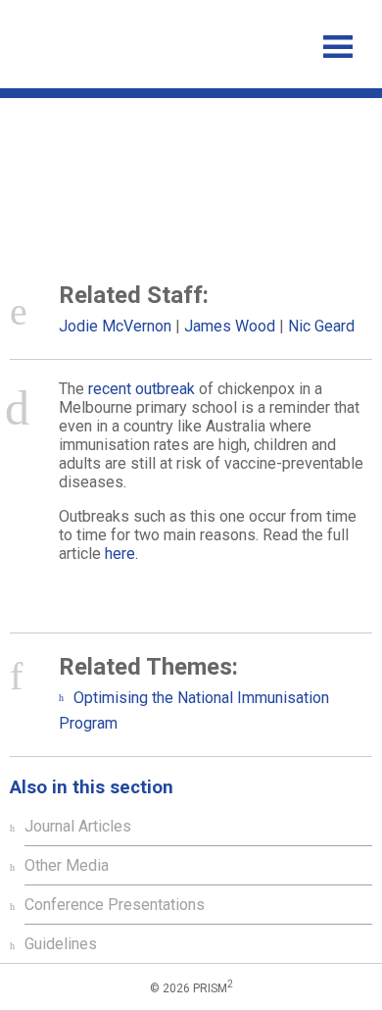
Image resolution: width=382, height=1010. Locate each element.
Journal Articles (77, 826)
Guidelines (60, 943)
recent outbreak (141, 388)
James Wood (229, 326)
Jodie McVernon (115, 326)
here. (121, 553)
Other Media (66, 865)
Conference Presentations (114, 904)
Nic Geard (321, 326)
